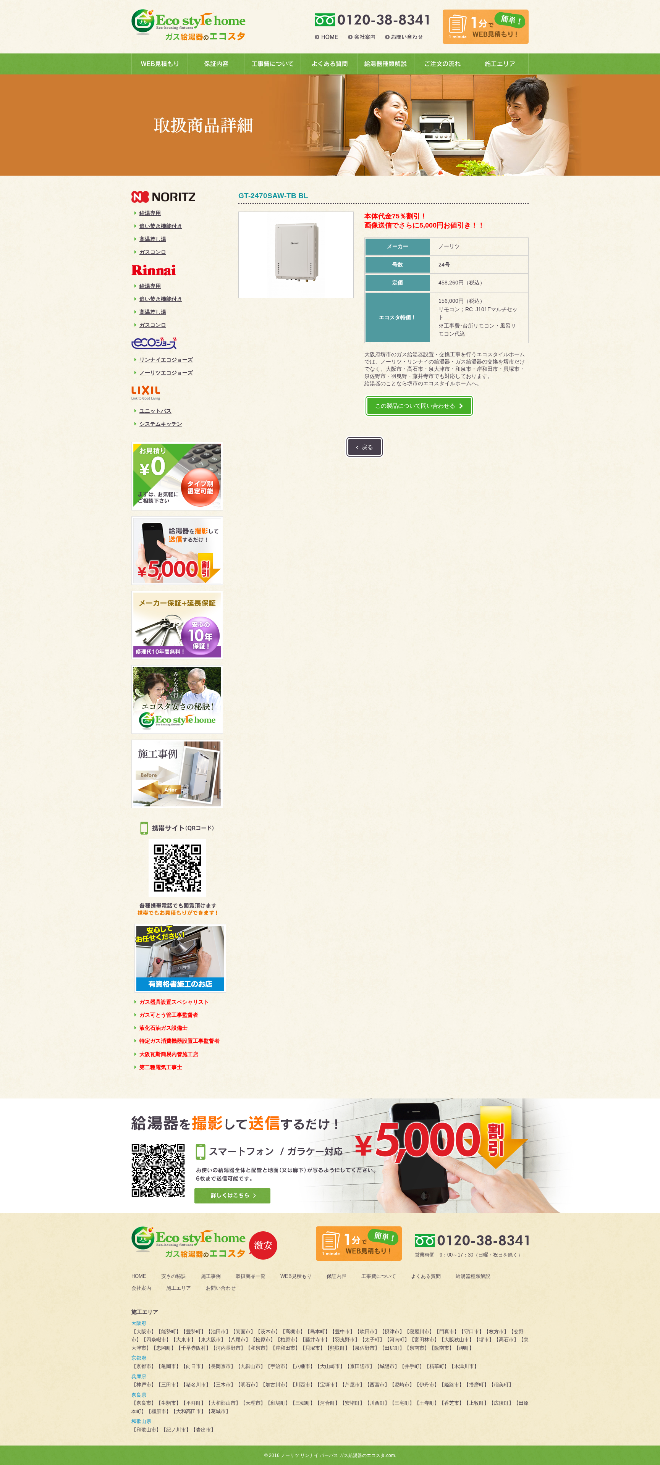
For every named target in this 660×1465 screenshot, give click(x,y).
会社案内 (141, 1288)
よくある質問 (426, 1276)
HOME (138, 1276)
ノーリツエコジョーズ (166, 373)
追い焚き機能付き (160, 226)
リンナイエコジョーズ (166, 360)
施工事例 (211, 1276)
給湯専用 (150, 213)
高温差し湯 (152, 239)
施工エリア (178, 1288)
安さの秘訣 (173, 1276)
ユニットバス (155, 411)
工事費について (378, 1276)
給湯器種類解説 (473, 1276)
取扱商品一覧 (250, 1276)
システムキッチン (160, 424)
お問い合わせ (221, 1288)
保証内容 (336, 1276)
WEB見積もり (296, 1276)
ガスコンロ (152, 252)
